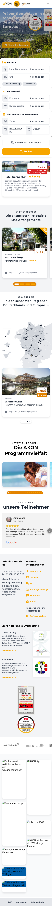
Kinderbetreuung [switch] (12, 83)
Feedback (35, 595)
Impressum (21, 902)
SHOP (33, 601)
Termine (34, 577)
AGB (10, 902)
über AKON (35, 571)
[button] (16, 284)
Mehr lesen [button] (10, 537)
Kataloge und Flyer (39, 589)
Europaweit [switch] (30, 83)
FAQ (32, 583)
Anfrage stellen (38, 616)
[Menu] (48, 4)
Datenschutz (37, 902)
